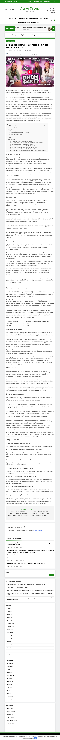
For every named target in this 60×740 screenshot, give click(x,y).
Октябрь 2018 (10, 678)
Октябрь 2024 (10, 629)
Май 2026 (9, 614)
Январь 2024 (10, 654)
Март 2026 (9, 620)
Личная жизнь (12, 136)
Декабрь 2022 (10, 666)
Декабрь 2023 (10, 657)
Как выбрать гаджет (12, 720)
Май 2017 (9, 690)
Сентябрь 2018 (10, 681)
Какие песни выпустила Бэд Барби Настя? (23, 144)
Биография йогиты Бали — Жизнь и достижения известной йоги (26, 563)
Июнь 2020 (9, 669)
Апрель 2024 (10, 645)
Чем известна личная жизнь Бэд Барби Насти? (24, 145)
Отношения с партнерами (17, 137)
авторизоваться (37, 530)
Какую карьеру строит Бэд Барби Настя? (22, 141)
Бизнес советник (11, 711)
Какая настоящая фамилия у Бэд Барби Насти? (24, 148)
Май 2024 (9, 642)
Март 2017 (9, 693)
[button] (44, 125)
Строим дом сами (11, 730)
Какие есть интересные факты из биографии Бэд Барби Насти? (28, 142)
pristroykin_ (10, 50)
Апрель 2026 (10, 617)
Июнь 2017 (9, 687)
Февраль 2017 (10, 696)
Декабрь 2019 (10, 675)
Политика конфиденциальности (28, 22)
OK (35, 738)
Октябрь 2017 (10, 684)
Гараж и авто (10, 714)
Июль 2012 (9, 699)
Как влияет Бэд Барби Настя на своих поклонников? (25, 147)
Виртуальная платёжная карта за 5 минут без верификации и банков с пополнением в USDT (38, 1)
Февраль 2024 (10, 651)
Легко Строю (30, 8)
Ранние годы (13, 131)
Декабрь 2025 (10, 626)
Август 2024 (10, 632)
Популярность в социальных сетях (20, 132)
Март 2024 (9, 648)
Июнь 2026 (9, 611)
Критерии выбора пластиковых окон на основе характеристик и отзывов (26, 584)
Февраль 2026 (10, 623)
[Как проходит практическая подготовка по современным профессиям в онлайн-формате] (45, 29)
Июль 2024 (9, 635)
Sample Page (12, 18)
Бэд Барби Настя (12, 127)
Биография (11, 129)
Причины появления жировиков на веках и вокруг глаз (24, 558)
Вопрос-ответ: (12, 139)
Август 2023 (10, 663)
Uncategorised (11, 41)
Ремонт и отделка (11, 726)
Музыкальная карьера (16, 134)
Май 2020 (9, 672)
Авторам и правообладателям (28, 18)
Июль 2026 (9, 608)
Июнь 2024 (9, 639)
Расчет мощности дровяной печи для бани (28, 27)
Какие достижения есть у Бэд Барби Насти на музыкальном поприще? (29, 150)
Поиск (7, 572)
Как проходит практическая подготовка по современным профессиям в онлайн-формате (30, 590)
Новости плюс (10, 723)
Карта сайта (44, 18)
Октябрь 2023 (10, 660)
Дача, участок (10, 717)
